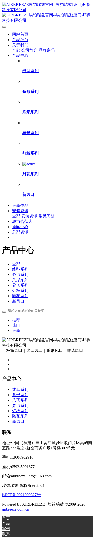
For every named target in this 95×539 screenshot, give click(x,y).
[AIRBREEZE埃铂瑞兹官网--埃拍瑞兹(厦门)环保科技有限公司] (47, 12)
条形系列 (20, 274)
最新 (16, 330)
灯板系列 (20, 290)
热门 (16, 325)
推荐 (16, 320)
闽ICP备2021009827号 (21, 495)
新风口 (18, 301)
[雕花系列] (29, 164)
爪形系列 (20, 280)
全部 (16, 50)
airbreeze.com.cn (15, 509)
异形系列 (20, 285)
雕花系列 (20, 296)
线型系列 (20, 269)
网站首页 (20, 34)
